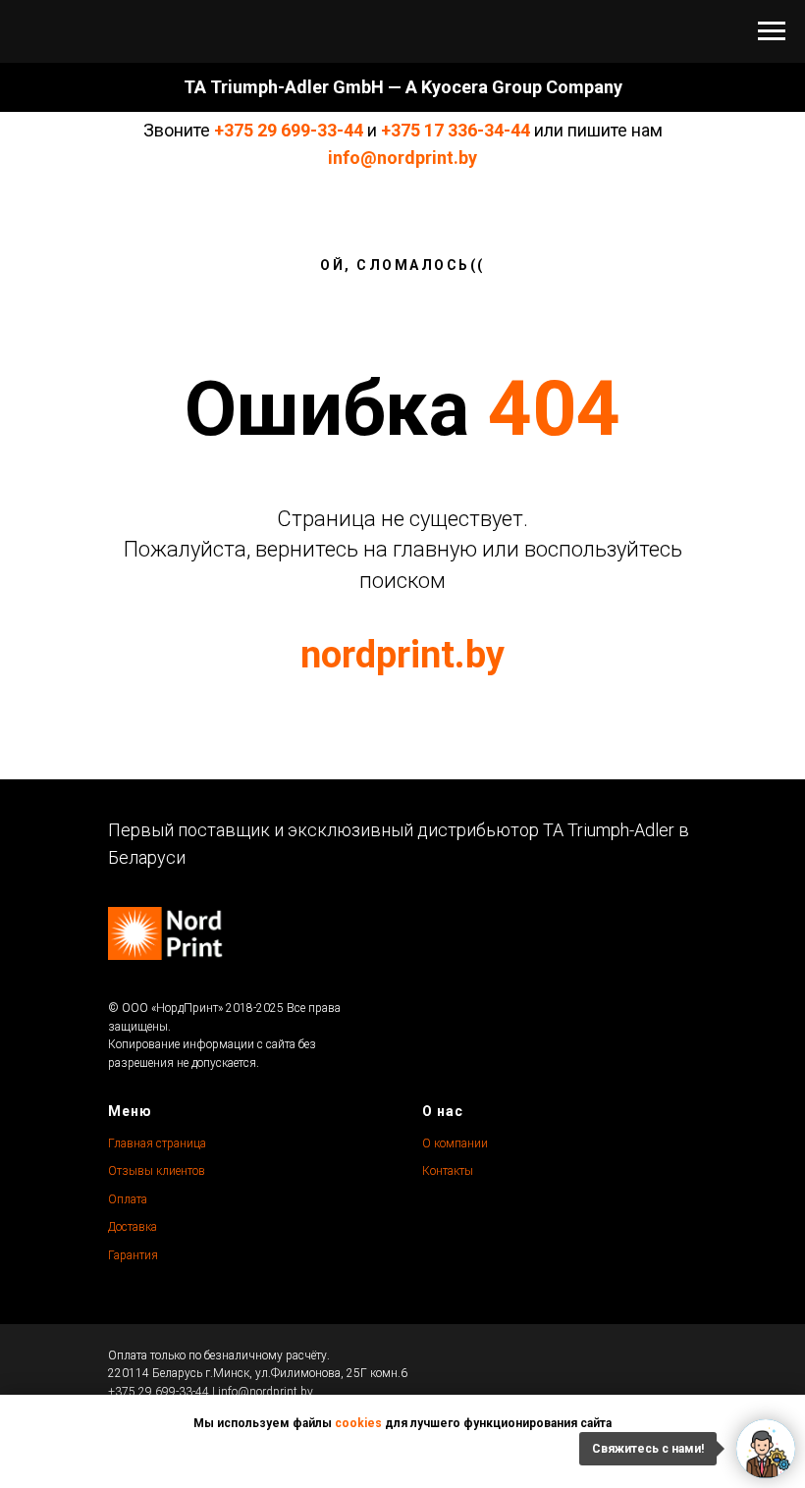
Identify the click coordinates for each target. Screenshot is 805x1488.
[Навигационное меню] (771, 31)
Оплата (127, 1199)
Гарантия (133, 1255)
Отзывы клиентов (156, 1171)
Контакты (447, 1171)
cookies (358, 1423)
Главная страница (157, 1143)
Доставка (132, 1227)
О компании (455, 1143)
